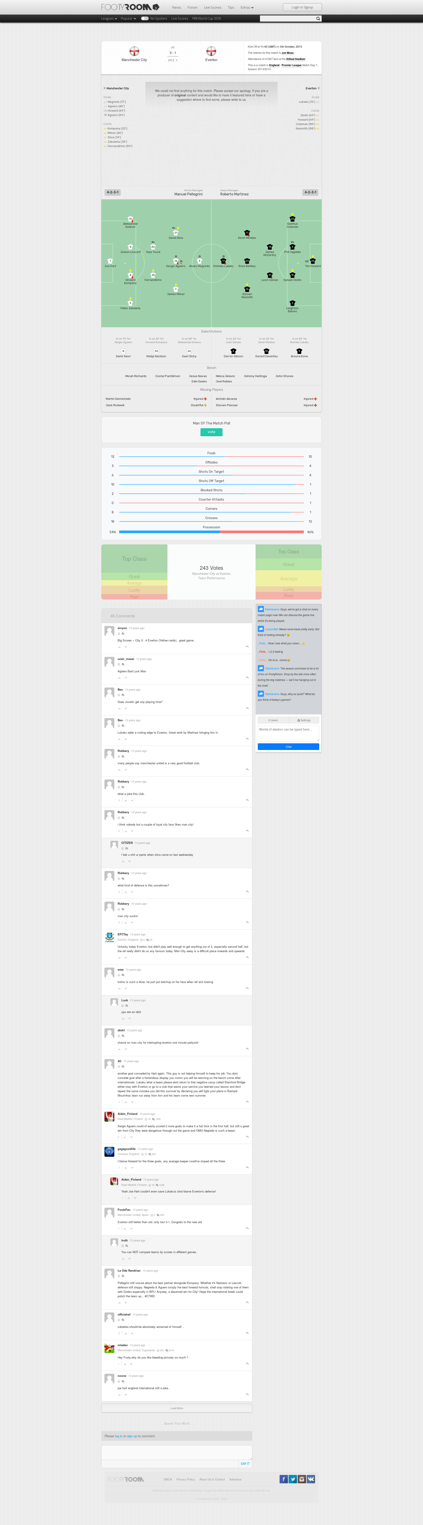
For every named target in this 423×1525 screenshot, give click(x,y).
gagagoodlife (126, 1149)
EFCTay (123, 934)
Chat (288, 746)
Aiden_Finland (127, 1114)
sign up (132, 1436)
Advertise (235, 1479)
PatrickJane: (272, 609)
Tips (231, 7)
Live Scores (212, 7)
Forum (192, 7)
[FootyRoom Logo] (132, 7)
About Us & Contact (212, 1479)
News (176, 7)
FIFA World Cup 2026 (206, 18)
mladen (123, 1345)
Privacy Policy (185, 1479)
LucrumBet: (272, 629)
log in (118, 1436)
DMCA (168, 1479)
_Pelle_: (263, 643)
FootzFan (124, 1209)
